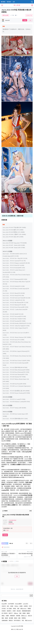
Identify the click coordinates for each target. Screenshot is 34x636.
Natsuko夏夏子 (18, 603)
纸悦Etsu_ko (24, 615)
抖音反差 (4, 611)
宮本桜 (14, 608)
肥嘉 (3, 618)
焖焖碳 (24, 613)
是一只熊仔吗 (4, 613)
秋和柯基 (18, 615)
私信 (30, 20)
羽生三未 (30, 615)
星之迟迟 (19, 611)
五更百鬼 (26, 606)
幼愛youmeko (23, 608)
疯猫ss (3, 615)
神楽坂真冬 (12, 615)
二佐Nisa (16, 606)
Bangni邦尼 (4, 603)
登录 (7, 530)
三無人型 (4, 606)
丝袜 (8, 606)
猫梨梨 (28, 613)
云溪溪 (21, 606)
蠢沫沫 (15, 618)
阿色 (23, 620)
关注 (25, 20)
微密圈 (29, 608)
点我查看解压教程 (12, 520)
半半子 (30, 606)
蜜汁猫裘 (11, 618)
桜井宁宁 (11, 613)
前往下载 (30, 15)
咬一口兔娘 (9, 608)
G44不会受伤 (11, 603)
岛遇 (18, 608)
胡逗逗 (6, 618)
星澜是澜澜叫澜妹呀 (26, 611)
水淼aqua (16, 613)
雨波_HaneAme (28, 620)
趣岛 (19, 618)
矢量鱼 (7, 615)
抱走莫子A (9, 611)
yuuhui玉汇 (25, 603)
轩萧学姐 (24, 618)
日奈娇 (14, 611)
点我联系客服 (11, 523)
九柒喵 (11, 606)
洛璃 (20, 613)
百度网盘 (5, 535)
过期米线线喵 (4, 620)
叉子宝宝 (4, 608)
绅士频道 (21, 626)
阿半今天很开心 (17, 620)
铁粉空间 (11, 620)
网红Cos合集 (5, 15)
